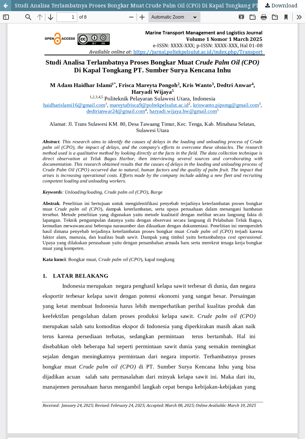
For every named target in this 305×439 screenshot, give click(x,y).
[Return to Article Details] (5, 5)
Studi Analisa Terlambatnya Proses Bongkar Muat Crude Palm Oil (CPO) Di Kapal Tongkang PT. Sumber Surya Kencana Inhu (160, 5)
